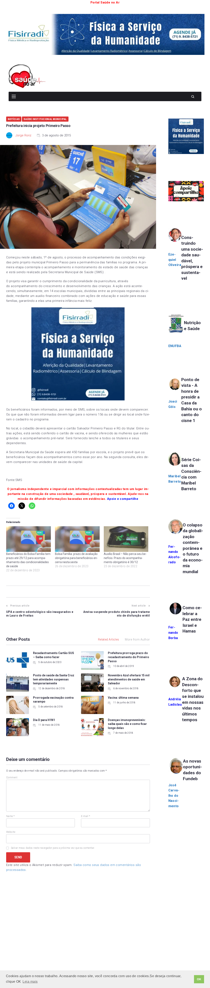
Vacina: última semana (123, 697)
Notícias (14, 119)
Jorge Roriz (23, 135)
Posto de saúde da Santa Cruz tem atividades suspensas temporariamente (53, 679)
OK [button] (199, 979)
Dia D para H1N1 (44, 720)
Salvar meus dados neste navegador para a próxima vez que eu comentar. (53, 848)
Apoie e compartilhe (122, 499)
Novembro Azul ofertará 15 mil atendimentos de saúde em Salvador (129, 679)
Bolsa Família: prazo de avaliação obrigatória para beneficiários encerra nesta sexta (76, 558)
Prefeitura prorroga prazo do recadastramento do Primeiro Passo (128, 657)
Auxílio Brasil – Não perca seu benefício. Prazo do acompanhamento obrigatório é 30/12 (125, 558)
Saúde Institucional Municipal (45, 119)
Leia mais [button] (30, 981)
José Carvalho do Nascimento (173, 795)
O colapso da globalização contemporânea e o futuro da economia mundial (193, 548)
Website (10, 832)
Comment (11, 777)
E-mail (85, 816)
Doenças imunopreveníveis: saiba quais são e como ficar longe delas (127, 724)
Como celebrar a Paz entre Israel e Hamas (192, 619)
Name (10, 816)
